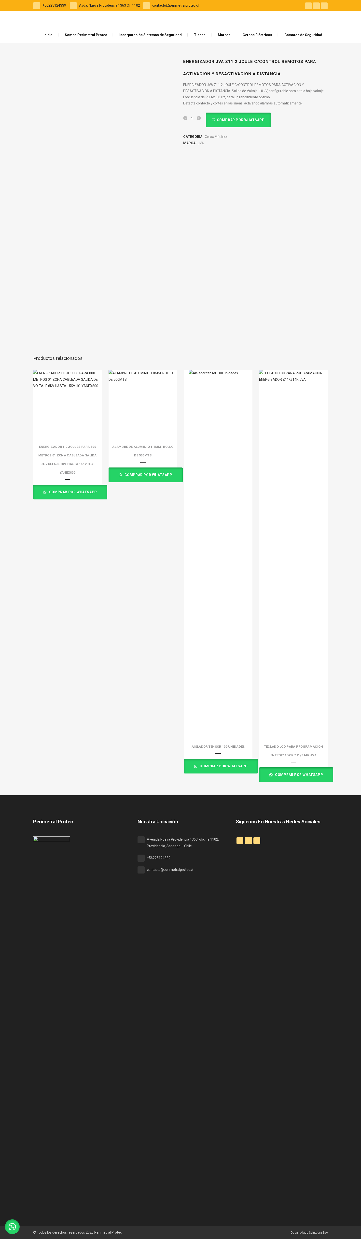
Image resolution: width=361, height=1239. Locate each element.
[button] (238, 120)
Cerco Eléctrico (216, 137)
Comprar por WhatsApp (241, 120)
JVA (201, 143)
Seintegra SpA (318, 1232)
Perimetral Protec (108, 1232)
